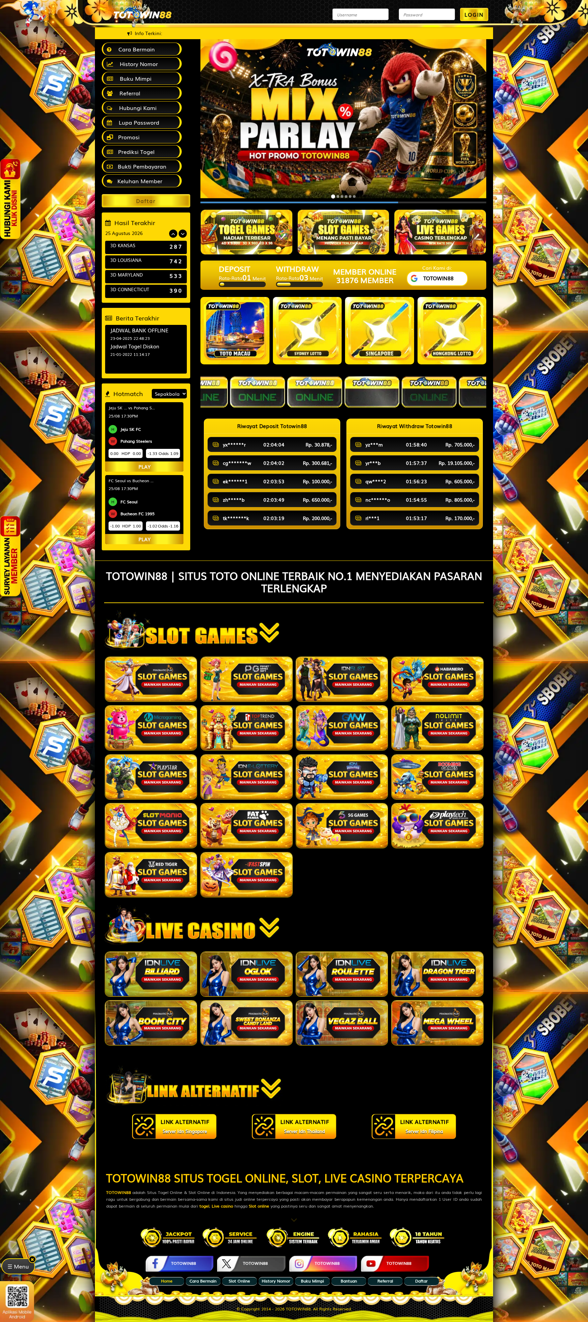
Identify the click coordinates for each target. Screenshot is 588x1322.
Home (167, 1281)
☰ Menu (18, 1266)
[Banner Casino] (343, 232)
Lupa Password (137, 122)
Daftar (421, 1281)
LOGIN (474, 14)
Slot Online (239, 1281)
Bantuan (349, 1281)
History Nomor (137, 64)
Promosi (128, 137)
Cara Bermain (135, 49)
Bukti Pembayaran (141, 166)
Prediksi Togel (135, 151)
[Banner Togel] (246, 232)
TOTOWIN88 (140, 1177)
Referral (128, 93)
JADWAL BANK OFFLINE (139, 330)
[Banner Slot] (440, 232)
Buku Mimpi (133, 78)
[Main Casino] (151, 974)
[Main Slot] (151, 679)
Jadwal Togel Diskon (134, 346)
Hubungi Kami (136, 108)
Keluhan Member (139, 181)
